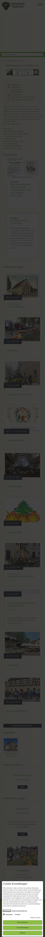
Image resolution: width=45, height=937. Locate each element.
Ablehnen (22, 933)
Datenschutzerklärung (19, 911)
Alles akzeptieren (22, 922)
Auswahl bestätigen (22, 927)
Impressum (7, 911)
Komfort (17, 914)
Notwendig (8, 914)
